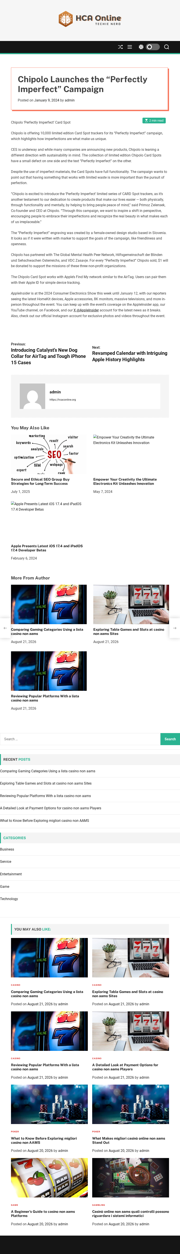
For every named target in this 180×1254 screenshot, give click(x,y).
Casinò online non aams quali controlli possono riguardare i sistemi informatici (130, 1214)
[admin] (32, 396)
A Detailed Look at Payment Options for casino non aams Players (50, 808)
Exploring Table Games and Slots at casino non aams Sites (128, 631)
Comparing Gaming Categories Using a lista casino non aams (47, 631)
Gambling (98, 1205)
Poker (15, 1131)
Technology (9, 899)
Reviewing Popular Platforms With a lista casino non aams (45, 698)
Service (5, 862)
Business (7, 849)
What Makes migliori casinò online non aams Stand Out (128, 1140)
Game (4, 887)
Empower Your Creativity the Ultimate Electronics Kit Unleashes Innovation (125, 481)
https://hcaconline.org (63, 399)
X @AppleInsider (86, 310)
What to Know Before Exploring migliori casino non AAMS (44, 821)
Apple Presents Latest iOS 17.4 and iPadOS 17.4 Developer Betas (47, 548)
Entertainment (11, 874)
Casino (15, 985)
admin (70, 100)
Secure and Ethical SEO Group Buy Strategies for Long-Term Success (40, 481)
